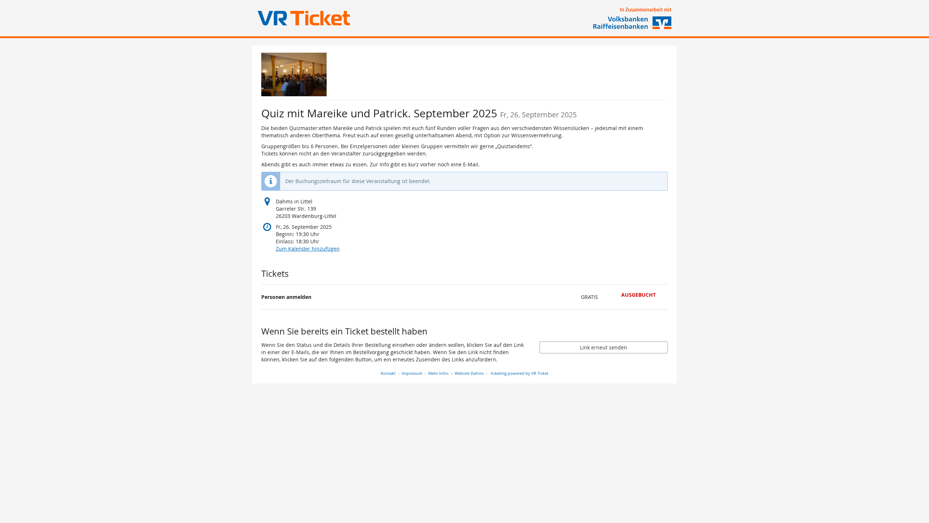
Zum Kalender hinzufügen (308, 248)
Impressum (412, 373)
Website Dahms (469, 373)
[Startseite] (294, 74)
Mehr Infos (438, 373)
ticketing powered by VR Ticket (519, 373)
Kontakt (388, 373)
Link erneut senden (603, 347)
